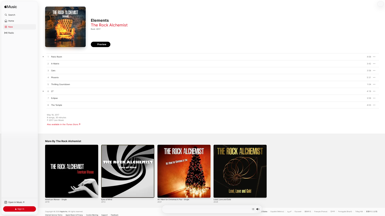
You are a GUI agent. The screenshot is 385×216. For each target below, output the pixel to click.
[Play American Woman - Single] (49, 194)
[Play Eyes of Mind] (105, 194)
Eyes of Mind (107, 146)
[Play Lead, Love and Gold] (217, 194)
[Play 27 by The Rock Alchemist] (48, 91)
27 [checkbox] (52, 91)
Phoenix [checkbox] (55, 77)
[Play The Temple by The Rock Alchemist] (48, 105)
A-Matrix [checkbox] (55, 63)
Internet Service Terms (53, 215)
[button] (19, 14)
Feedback (114, 215)
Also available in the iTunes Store (62, 124)
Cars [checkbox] (53, 70)
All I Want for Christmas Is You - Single (175, 146)
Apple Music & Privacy (74, 215)
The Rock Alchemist (109, 25)
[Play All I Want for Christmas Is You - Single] (161, 194)
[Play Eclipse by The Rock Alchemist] (48, 98)
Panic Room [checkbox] (56, 57)
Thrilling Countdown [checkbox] (60, 84)
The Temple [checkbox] (56, 105)
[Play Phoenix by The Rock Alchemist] (48, 77)
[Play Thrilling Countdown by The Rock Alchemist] (48, 84)
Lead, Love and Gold (223, 146)
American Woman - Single (57, 146)
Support (104, 215)
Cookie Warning (92, 215)
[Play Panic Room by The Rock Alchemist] (48, 57)
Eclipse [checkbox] (54, 98)
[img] (10, 7)
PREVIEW (367, 57)
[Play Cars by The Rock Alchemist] (48, 70)
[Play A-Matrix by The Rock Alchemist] (48, 63)
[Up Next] (253, 209)
